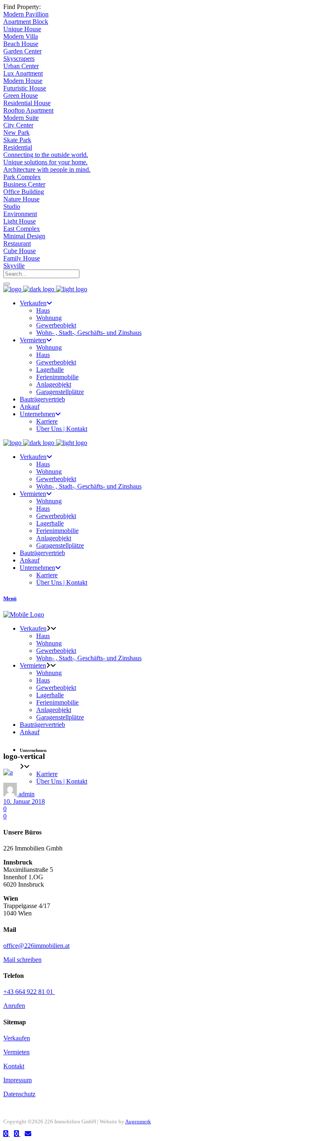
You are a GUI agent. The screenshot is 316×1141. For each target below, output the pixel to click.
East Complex (21, 228)
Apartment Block (25, 21)
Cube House (19, 250)
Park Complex (22, 176)
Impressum (17, 1079)
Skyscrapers (19, 58)
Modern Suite (21, 117)
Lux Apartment (23, 73)
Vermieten (16, 1052)
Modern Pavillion (26, 14)
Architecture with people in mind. (47, 169)
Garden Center (22, 51)
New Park (16, 132)
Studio (11, 206)
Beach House (20, 43)
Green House (20, 95)
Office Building (23, 191)
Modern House (22, 80)
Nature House (21, 199)
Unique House (22, 28)
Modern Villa (20, 36)
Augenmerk (138, 1121)
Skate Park (17, 139)
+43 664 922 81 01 (29, 991)
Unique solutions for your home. (45, 162)
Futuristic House (24, 88)
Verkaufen (16, 1038)
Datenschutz (19, 1093)
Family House (21, 258)
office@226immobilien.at (36, 945)
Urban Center (21, 65)
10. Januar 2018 (24, 801)
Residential (17, 147)
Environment (20, 213)
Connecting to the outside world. (45, 154)
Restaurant (17, 243)
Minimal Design (24, 236)
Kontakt (13, 1066)
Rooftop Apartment (28, 110)
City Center (18, 125)
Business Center (24, 184)
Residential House (27, 102)
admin (27, 794)
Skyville (14, 265)
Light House (19, 221)
